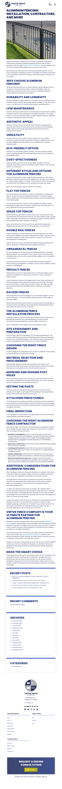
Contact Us (10, 751)
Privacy (34, 720)
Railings (9, 734)
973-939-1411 (29, 703)
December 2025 (17, 621)
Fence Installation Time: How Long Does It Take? (27, 588)
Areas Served (11, 746)
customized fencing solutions (31, 535)
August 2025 (16, 630)
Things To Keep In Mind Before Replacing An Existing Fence (30, 583)
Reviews (9, 748)
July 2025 (15, 633)
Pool (33, 723)
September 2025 (17, 628)
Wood (8, 720)
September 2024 (17, 650)
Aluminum (10, 723)
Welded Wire (10, 729)
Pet (33, 717)
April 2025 (15, 638)
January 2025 (16, 645)
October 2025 (16, 626)
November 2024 (17, 647)
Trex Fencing (10, 731)
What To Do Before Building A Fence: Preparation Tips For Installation (30, 577)
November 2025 (17, 623)
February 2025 (16, 642)
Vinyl (8, 717)
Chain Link (10, 726)
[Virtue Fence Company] (18, 4)
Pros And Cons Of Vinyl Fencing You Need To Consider (29, 585)
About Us (9, 743)
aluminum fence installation (32, 65)
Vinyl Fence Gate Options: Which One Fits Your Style (28, 580)
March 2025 (16, 640)
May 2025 (15, 635)
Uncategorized (16, 666)
